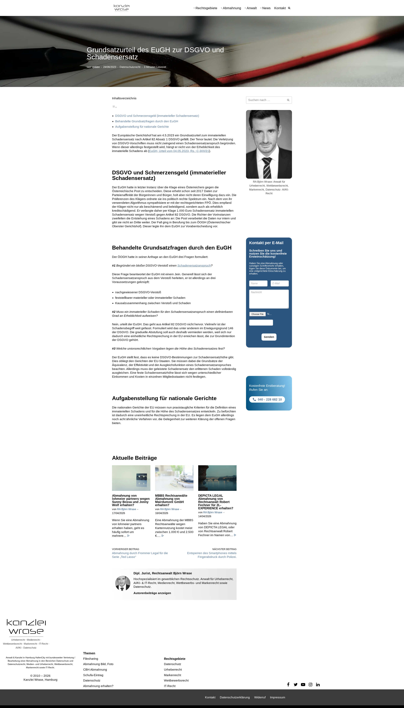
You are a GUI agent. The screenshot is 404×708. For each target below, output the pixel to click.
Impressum (277, 697)
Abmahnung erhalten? (98, 686)
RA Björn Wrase (126, 509)
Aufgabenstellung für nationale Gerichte (142, 126)
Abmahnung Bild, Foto (98, 664)
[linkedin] (318, 684)
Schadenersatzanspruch (194, 265)
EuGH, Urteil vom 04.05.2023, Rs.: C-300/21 (179, 151)
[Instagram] (310, 684)
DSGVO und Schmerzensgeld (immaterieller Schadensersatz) (157, 115)
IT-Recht (169, 686)
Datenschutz (91, 680)
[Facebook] (288, 684)
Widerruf (260, 697)
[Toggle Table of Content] (114, 107)
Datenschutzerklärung (235, 697)
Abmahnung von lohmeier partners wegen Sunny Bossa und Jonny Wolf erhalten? (131, 500)
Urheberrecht (173, 669)
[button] (194, 8)
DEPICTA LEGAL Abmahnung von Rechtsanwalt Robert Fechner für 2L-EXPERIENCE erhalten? (215, 502)
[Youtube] (303, 684)
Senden (269, 337)
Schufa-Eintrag (93, 675)
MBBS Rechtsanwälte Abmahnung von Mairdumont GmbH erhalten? (171, 500)
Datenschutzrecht (130, 66)
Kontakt (280, 8)
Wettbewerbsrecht (176, 680)
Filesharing (90, 658)
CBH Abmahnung (95, 669)
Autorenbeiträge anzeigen (152, 593)
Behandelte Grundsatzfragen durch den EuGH (146, 121)
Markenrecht (172, 675)
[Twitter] (296, 684)
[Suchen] (289, 8)
